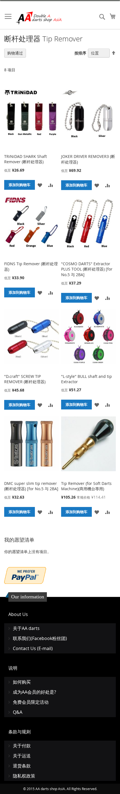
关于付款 (22, 746)
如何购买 (22, 682)
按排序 (80, 53)
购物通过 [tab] (15, 53)
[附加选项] (25, 575)
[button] (40, 185)
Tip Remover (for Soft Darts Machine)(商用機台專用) (86, 486)
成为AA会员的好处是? (34, 692)
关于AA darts (26, 628)
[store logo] (39, 18)
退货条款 (22, 766)
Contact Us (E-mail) (33, 648)
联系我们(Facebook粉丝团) (40, 638)
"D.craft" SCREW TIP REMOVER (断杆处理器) (24, 379)
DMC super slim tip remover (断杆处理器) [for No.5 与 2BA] (31, 486)
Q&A (17, 712)
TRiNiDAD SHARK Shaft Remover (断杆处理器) (25, 159)
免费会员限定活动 (31, 702)
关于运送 (22, 756)
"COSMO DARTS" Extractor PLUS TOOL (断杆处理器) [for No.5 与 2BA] (86, 269)
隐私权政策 (24, 776)
